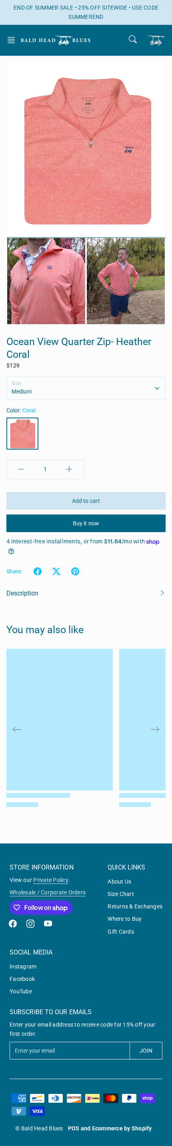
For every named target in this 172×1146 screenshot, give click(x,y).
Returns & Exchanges (135, 906)
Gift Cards (121, 931)
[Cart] (156, 40)
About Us (119, 881)
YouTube (21, 991)
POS (74, 1128)
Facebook (22, 979)
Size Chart (121, 894)
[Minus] (21, 469)
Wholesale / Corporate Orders (48, 892)
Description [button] (22, 593)
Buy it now (86, 523)
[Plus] (69, 469)
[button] (13, 40)
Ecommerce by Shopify (122, 1128)
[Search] (133, 39)
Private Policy (50, 880)
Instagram (23, 966)
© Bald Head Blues (39, 1128)
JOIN (146, 1050)
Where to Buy (125, 919)
